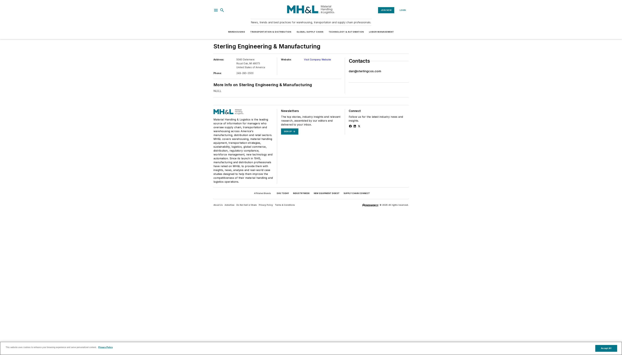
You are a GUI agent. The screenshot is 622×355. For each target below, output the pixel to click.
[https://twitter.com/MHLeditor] (359, 126)
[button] (215, 10)
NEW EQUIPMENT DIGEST (327, 193)
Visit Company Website (317, 59)
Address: (218, 59)
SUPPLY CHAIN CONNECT (357, 193)
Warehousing (236, 32)
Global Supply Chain (310, 32)
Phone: (217, 73)
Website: (286, 59)
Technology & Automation (346, 32)
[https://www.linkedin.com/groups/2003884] (354, 126)
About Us (218, 205)
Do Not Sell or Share (246, 205)
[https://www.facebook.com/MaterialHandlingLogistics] (350, 126)
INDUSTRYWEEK (301, 193)
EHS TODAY (283, 193)
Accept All (606, 348)
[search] (222, 10)
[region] (311, 348)
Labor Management (381, 32)
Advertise (230, 205)
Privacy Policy (266, 205)
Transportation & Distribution (270, 32)
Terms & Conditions (285, 205)
